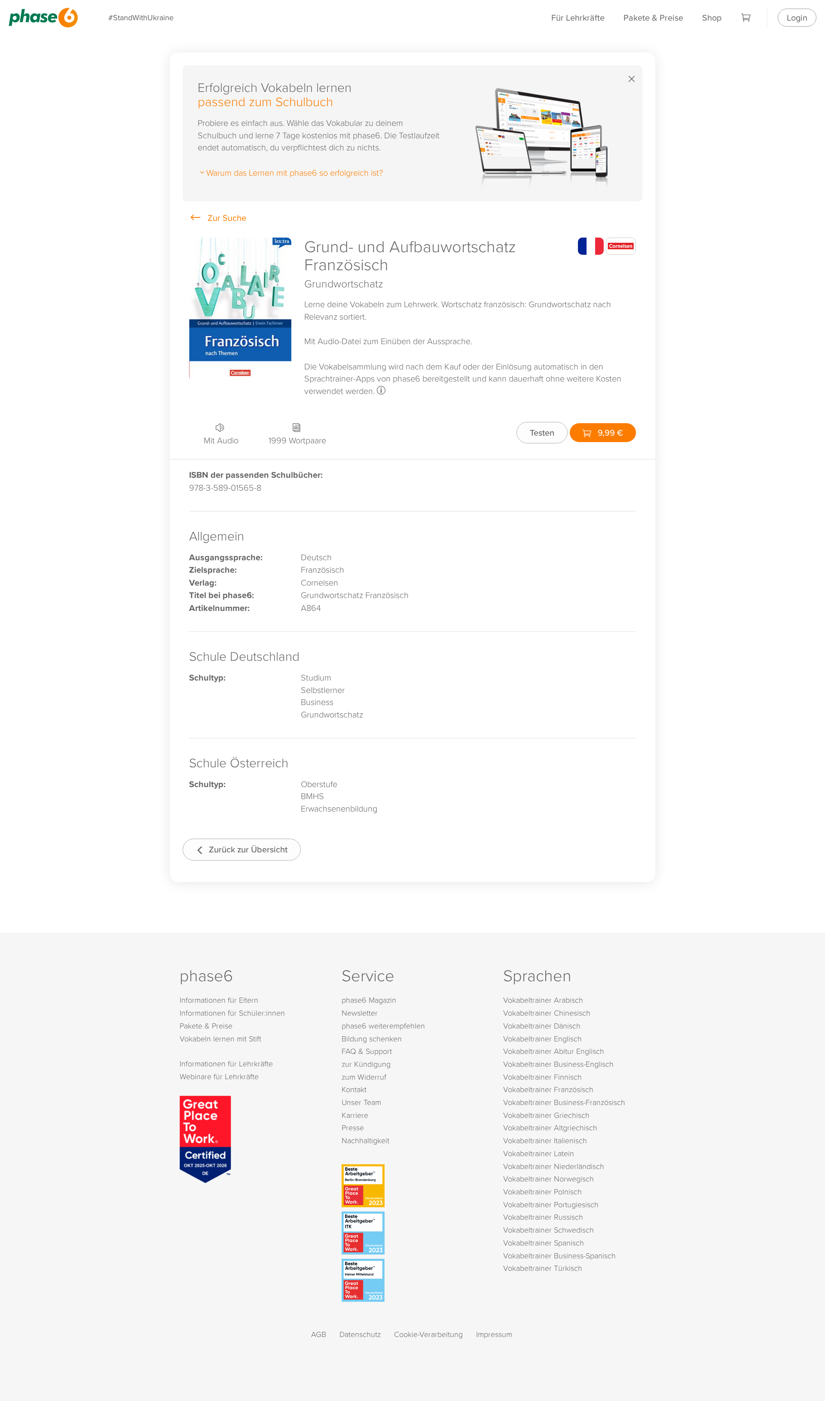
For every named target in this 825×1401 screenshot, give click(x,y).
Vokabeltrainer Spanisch (543, 1242)
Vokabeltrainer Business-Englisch (558, 1064)
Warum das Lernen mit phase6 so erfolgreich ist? (294, 172)
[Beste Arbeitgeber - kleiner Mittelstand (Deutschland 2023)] (414, 1280)
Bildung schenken (372, 1038)
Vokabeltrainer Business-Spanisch (559, 1255)
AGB (318, 1334)
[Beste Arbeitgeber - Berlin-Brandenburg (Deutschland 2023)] (414, 1185)
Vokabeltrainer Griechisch (546, 1115)
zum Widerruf (364, 1076)
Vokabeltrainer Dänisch (542, 1025)
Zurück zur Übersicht (247, 849)
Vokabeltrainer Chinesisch (546, 1012)
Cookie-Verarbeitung (428, 1334)
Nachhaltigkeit (365, 1140)
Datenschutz (360, 1334)
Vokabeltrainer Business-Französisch (564, 1102)
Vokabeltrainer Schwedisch (548, 1229)
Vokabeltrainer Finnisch (542, 1076)
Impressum (494, 1334)
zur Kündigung (366, 1064)
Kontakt (354, 1089)
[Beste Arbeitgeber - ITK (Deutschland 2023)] (414, 1233)
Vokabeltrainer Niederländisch (553, 1166)
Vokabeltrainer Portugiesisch (551, 1204)
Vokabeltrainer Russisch (543, 1217)
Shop (711, 17)
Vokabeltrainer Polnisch (542, 1191)
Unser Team (361, 1102)
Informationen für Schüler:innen (232, 1012)
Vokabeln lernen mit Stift (220, 1038)
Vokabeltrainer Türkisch (542, 1268)
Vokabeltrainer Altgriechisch (550, 1127)
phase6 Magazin (369, 1000)
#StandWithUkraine (141, 17)
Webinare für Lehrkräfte (219, 1076)
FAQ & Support (367, 1051)
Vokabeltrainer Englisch (542, 1038)
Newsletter (360, 1012)
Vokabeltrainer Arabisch (543, 1000)
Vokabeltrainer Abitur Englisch (553, 1051)
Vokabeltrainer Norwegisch (548, 1178)
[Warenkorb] (746, 17)
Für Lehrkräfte (578, 17)
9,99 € (609, 432)
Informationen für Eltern (219, 1000)
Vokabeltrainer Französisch (548, 1089)
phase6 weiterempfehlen (383, 1025)
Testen (542, 432)
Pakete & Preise (653, 17)
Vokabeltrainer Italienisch (545, 1140)
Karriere (355, 1115)
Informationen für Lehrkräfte (226, 1063)
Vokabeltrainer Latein (538, 1153)
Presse (353, 1127)
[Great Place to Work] (205, 1138)
